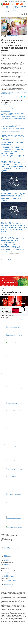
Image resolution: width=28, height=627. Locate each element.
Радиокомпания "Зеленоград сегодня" (12, 581)
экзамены (5, 92)
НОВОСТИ (23, 14)
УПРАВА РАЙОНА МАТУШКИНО (9, 7)
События (5, 555)
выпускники (10, 92)
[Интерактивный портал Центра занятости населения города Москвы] (14, 451)
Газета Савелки (7, 572)
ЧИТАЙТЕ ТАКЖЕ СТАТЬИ (13, 136)
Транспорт (6, 557)
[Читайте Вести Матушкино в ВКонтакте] (22, 6)
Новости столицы (7, 553)
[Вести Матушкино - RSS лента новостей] (25, 6)
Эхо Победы (6, 560)
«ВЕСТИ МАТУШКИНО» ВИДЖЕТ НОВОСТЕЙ (16, 8)
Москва (9, 93)
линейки (6, 93)
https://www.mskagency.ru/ (13, 35)
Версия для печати (6, 96)
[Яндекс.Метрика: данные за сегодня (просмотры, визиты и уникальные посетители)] (14, 587)
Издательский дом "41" (8, 583)
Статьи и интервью (5, 139)
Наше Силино (7, 575)
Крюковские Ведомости (9, 576)
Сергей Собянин (17, 92)
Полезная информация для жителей (11, 548)
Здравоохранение (7, 556)
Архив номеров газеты (8, 546)
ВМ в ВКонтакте (7, 564)
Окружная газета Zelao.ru (9, 584)
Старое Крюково (7, 574)
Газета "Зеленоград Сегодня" (10, 580)
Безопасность (6, 559)
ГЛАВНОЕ (23, 13)
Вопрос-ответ (6, 547)
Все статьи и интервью (14, 253)
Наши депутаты (7, 550)
